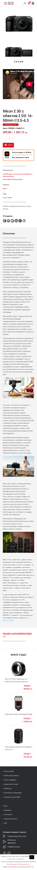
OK (32, 857)
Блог (5, 806)
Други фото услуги (11, 784)
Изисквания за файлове (12, 793)
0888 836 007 (12, 843)
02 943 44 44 (12, 840)
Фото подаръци (10, 780)
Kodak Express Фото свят (17, 836)
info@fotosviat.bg (14, 847)
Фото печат (9, 771)
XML (5, 823)
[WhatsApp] (24, 220)
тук (32, 867)
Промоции (8, 788)
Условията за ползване (15, 859)
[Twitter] (12, 220)
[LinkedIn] (16, 220)
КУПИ (9, 145)
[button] (15, 61)
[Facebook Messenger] (8, 220)
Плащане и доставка (12, 797)
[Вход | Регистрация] (25, 3)
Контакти (8, 814)
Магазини (7, 810)
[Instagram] (9, 853)
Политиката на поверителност (19, 864)
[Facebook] (4, 220)
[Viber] (20, 220)
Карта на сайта (10, 819)
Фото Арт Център (11, 775)
